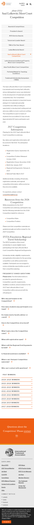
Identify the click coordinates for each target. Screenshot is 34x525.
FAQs (3, 490)
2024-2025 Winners (11, 379)
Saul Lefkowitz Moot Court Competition (17, 55)
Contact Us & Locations (8, 484)
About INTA (5, 465)
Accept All (6, 522)
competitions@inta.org (10, 194)
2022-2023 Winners (11, 387)
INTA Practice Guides (25, 468)
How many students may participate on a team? (17, 308)
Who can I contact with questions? (15, 368)
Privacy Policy (6, 518)
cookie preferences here (18, 515)
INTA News (22, 465)
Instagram (5, 505)
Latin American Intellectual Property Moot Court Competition (17, 61)
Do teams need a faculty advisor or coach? (15, 316)
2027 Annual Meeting (8, 468)
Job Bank (4, 471)
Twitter (4, 499)
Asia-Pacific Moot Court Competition (16, 67)
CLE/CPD (4, 474)
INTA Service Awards (16, 36)
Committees (5, 478)
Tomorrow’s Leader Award (16, 40)
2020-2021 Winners (11, 395)
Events (3, 487)
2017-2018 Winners (10, 406)
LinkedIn (5, 497)
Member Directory (24, 478)
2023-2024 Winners (11, 383)
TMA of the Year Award (16, 45)
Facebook (5, 502)
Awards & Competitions (16, 26)
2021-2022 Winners (11, 391)
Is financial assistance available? (14, 354)
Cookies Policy (22, 516)
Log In (23, 5)
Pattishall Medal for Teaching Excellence (17, 72)
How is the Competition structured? (15, 323)
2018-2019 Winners (10, 402)
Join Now (21, 474)
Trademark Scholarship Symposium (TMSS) (17, 79)
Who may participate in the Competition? (12, 300)
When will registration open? (13, 339)
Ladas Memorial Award (16, 50)
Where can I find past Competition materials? (14, 361)
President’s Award (16, 31)
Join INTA (22, 3)
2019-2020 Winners (11, 399)
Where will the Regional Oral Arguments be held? (17, 346)
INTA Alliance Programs (8, 481)
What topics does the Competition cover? (15, 332)
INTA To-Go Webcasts (25, 471)
